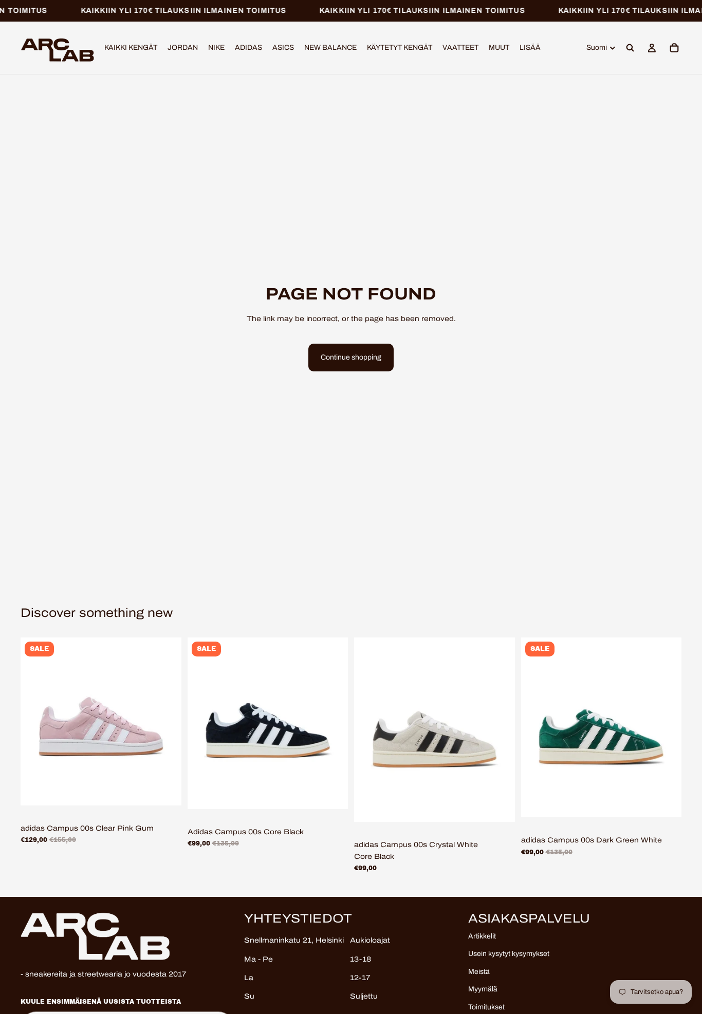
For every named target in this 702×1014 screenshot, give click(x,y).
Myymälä (482, 989)
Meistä (479, 971)
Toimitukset (486, 1006)
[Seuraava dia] (166, 721)
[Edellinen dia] (36, 721)
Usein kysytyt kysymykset (508, 953)
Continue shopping (351, 357)
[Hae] (630, 48)
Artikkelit (482, 936)
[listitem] (530, 48)
